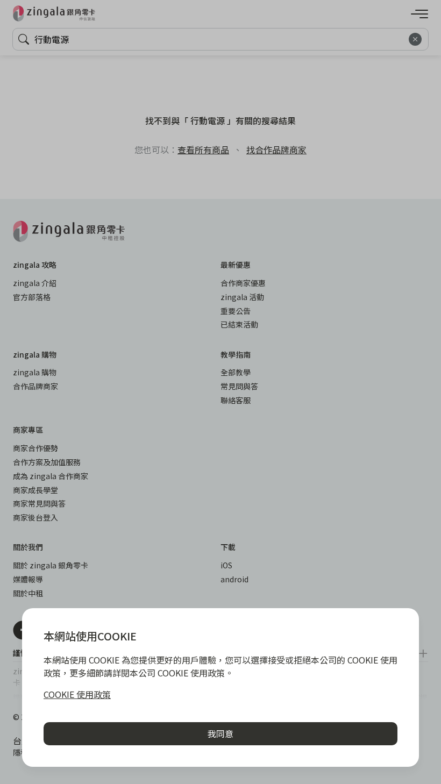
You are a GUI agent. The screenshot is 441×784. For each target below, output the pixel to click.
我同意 (220, 733)
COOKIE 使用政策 (77, 694)
